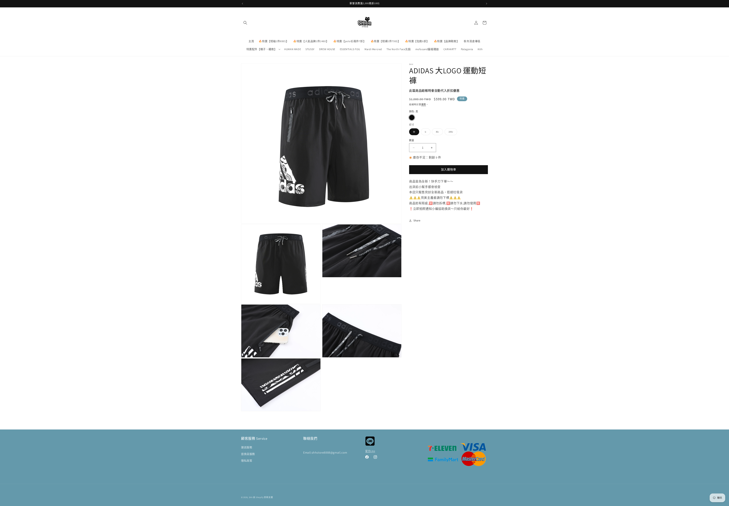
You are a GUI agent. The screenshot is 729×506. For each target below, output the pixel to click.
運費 (423, 104)
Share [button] (417, 220)
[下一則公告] (486, 3)
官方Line (370, 451)
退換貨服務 (248, 454)
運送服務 (246, 447)
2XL (452, 132)
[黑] (411, 117)
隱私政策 (246, 460)
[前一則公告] (242, 3)
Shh (251, 497)
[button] (245, 23)
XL (439, 132)
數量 (411, 140)
